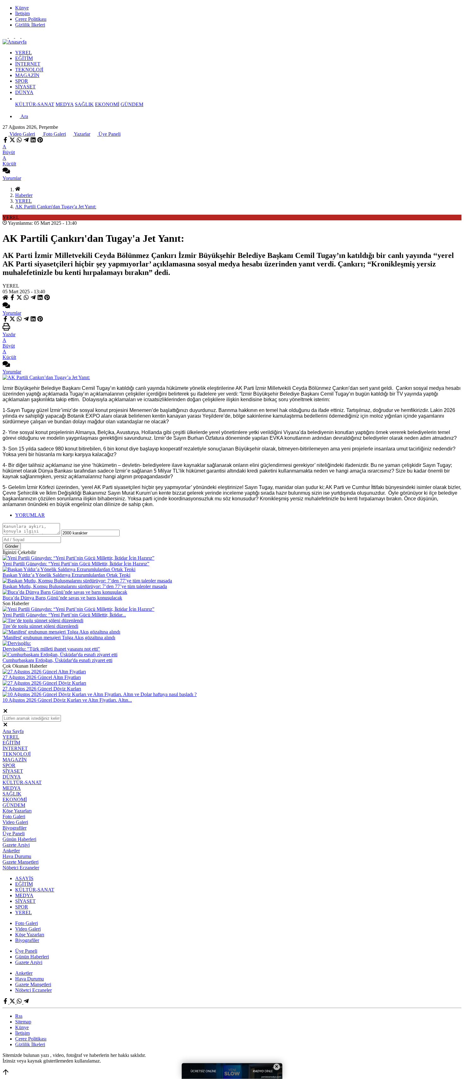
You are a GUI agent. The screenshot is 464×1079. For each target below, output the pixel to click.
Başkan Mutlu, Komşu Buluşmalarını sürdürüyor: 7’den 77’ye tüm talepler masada (85, 586)
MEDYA (65, 104)
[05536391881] (18, 36)
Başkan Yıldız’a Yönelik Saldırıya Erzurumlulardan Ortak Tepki (66, 575)
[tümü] (17, 98)
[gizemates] (24, 36)
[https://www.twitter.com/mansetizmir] (12, 36)
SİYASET (25, 86)
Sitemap (23, 1021)
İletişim (22, 13)
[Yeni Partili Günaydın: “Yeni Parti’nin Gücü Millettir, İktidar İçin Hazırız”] (78, 558)
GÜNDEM (132, 104)
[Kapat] (5, 712)
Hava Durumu (17, 856)
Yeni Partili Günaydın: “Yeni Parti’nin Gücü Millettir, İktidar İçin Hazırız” (76, 563)
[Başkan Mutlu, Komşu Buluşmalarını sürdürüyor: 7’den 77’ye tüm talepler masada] (87, 580)
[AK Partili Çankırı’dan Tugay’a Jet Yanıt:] (46, 377)
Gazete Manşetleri (21, 862)
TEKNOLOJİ (29, 69)
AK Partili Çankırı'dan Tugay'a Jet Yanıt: (55, 206)
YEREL (23, 52)
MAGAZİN (27, 75)
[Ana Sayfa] (17, 189)
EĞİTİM (24, 58)
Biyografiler (15, 828)
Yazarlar (81, 134)
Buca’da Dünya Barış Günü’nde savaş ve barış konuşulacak (62, 597)
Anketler (11, 850)
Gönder (11, 546)
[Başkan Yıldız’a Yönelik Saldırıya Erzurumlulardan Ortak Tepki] (69, 569)
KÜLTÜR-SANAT (34, 104)
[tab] (238, 515)
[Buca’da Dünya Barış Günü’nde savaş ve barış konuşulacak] (65, 592)
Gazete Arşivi (16, 845)
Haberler (24, 195)
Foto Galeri (54, 134)
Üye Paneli (109, 134)
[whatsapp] (19, 141)
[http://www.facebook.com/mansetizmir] (6, 36)
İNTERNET (27, 64)
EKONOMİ (107, 104)
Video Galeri (21, 134)
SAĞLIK (84, 104)
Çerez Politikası (30, 19)
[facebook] (6, 141)
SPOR (21, 81)
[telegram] (26, 141)
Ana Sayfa (13, 731)
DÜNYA (24, 92)
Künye (22, 7)
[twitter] (12, 141)
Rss (18, 1016)
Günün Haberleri (19, 839)
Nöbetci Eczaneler (21, 867)
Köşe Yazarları (17, 811)
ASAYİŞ (24, 878)
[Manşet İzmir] (15, 42)
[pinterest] (40, 141)
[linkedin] (33, 141)
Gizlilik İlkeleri (30, 24)
